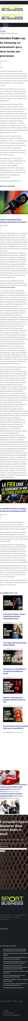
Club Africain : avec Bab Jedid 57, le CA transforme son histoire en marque (14, 671)
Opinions (5, 30)
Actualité (3, 31)
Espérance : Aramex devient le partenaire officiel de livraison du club (14, 700)
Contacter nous (8, 1013)
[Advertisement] (14, 754)
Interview (6, 32)
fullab (20, 1001)
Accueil (5, 24)
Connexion (5, 2)
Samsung (18, 181)
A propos (6, 1010)
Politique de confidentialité (11, 1015)
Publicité (6, 35)
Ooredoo (8, 181)
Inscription (6, 1)
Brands (5, 28)
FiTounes (6, 26)
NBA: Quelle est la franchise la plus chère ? (13, 987)
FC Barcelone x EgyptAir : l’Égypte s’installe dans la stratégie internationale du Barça (14, 616)
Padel (13, 181)
